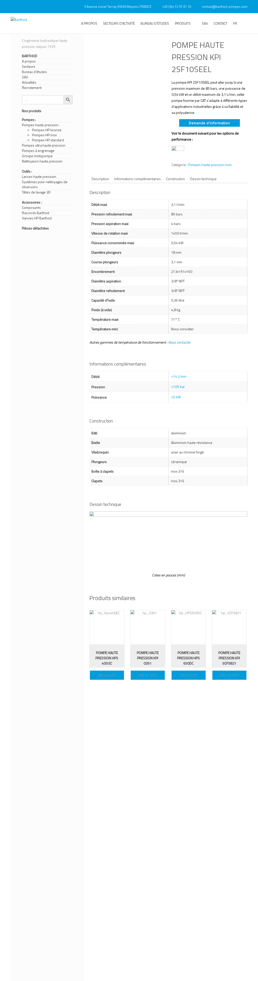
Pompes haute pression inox (210, 164)
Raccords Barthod (35, 212)
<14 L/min (178, 376)
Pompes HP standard (48, 140)
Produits (183, 23)
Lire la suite (107, 675)
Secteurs (28, 66)
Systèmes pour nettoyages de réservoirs (45, 184)
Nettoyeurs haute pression (42, 161)
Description (100, 178)
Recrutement (32, 87)
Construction (175, 178)
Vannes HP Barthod (37, 218)
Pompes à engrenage (38, 150)
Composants (31, 207)
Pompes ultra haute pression (44, 145)
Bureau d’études (155, 23)
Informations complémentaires (137, 178)
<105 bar (178, 386)
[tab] (100, 178)
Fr (235, 23)
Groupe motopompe (37, 155)
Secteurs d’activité (119, 23)
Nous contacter (179, 342)
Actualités (29, 82)
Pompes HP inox (44, 135)
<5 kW (176, 397)
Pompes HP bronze (46, 130)
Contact (220, 23)
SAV (205, 23)
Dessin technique (203, 178)
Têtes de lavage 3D (36, 192)
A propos (89, 23)
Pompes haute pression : (41, 124)
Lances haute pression (39, 176)
